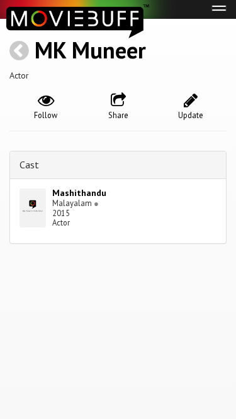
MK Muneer (90, 50)
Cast (29, 164)
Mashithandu (79, 193)
